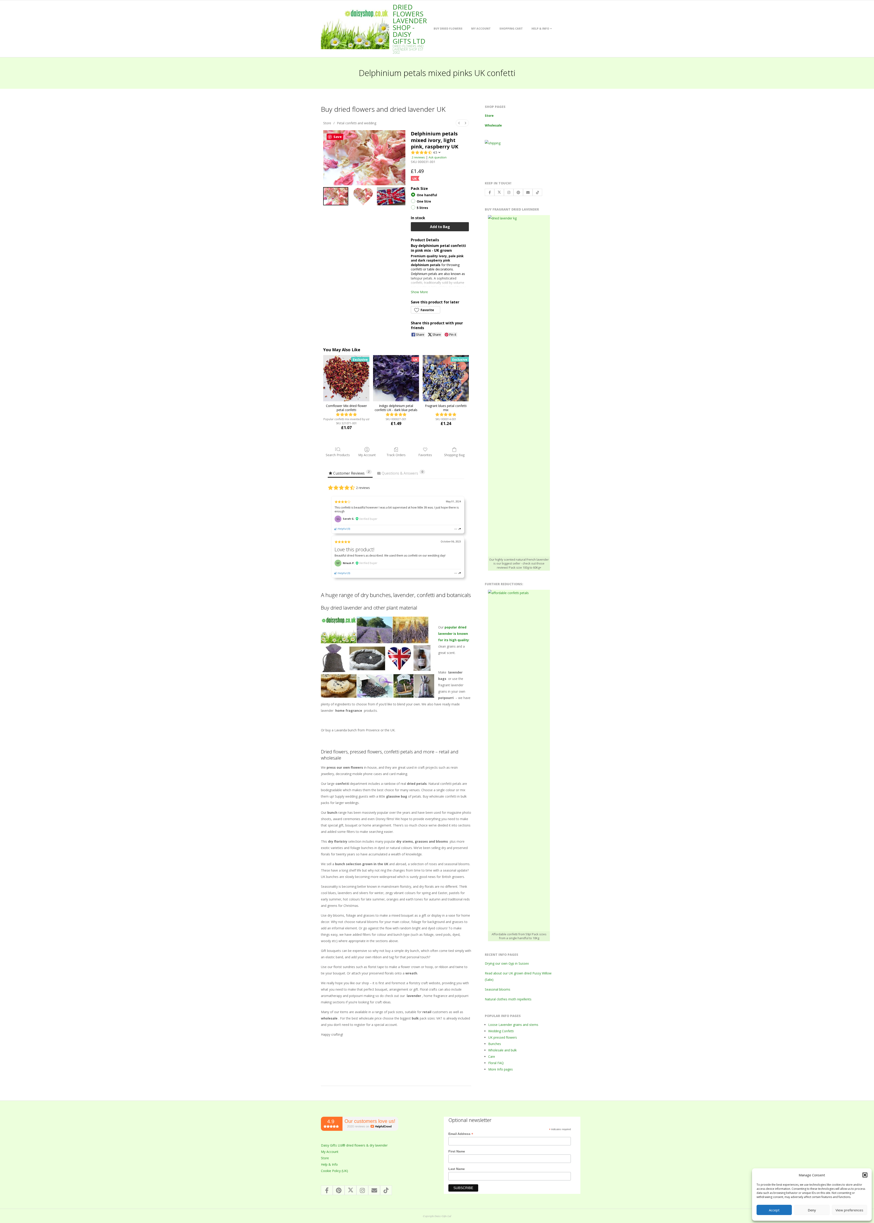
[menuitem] (459, 123)
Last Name (456, 1169)
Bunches (494, 1044)
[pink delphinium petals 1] (362, 196)
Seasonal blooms (497, 989)
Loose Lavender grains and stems (513, 1024)
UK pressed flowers (502, 1037)
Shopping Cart (511, 29)
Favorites (425, 455)
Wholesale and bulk (502, 1050)
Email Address (460, 1134)
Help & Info (540, 29)
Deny (812, 1210)
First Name (456, 1151)
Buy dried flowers (448, 29)
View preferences (849, 1210)
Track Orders (396, 455)
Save (337, 136)
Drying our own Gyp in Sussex (507, 963)
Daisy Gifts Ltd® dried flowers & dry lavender (354, 1145)
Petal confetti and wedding (356, 123)
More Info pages (500, 1069)
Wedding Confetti (501, 1031)
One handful (427, 195)
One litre (424, 201)
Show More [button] (419, 292)
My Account (481, 29)
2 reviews (418, 157)
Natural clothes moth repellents (508, 999)
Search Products (338, 455)
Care (491, 1056)
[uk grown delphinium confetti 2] (391, 196)
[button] (865, 1175)
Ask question (438, 157)
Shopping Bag (454, 455)
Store (327, 123)
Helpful (342, 528)
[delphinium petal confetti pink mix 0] (335, 196)
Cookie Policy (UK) (334, 1171)
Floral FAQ (496, 1063)
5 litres (422, 208)
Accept (774, 1210)
